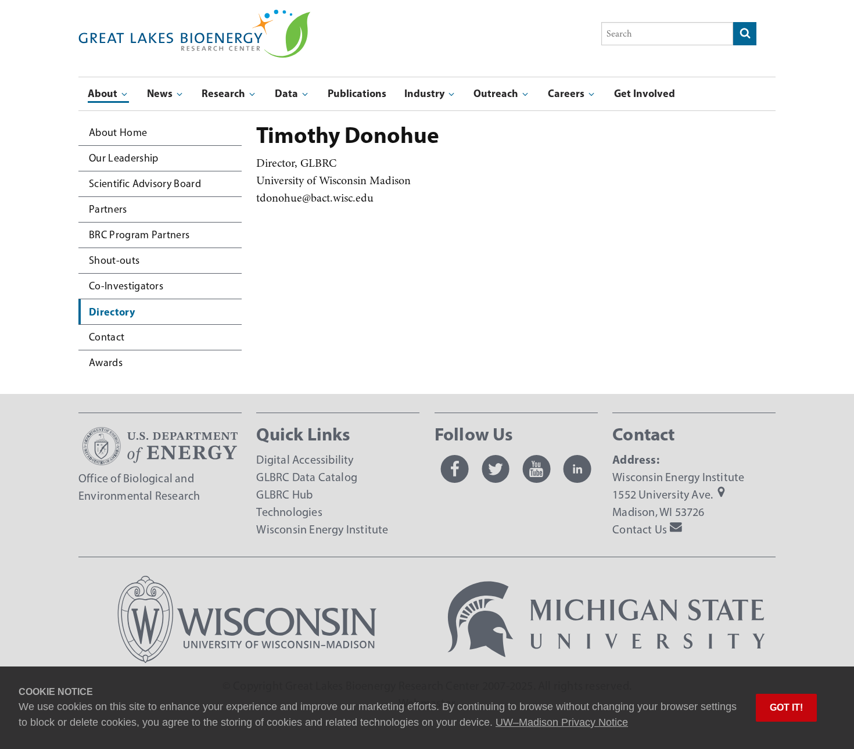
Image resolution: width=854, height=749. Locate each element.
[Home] (194, 18)
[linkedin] (577, 469)
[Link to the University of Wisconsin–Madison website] (247, 659)
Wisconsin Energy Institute (322, 529)
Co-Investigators (126, 285)
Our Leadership (123, 158)
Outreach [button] (497, 93)
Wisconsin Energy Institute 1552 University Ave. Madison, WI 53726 (678, 494)
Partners (108, 209)
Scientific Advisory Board (145, 183)
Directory (112, 311)
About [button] (104, 93)
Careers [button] (567, 93)
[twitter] (495, 469)
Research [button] (224, 93)
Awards (106, 362)
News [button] (161, 93)
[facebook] (455, 469)
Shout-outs (114, 260)
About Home (118, 132)
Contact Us (639, 529)
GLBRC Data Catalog (306, 477)
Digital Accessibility (304, 460)
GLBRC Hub (284, 494)
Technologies (289, 512)
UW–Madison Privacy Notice (562, 722)
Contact (106, 337)
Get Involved (644, 93)
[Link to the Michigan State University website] (606, 659)
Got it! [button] (786, 707)
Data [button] (287, 93)
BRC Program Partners (139, 234)
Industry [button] (425, 93)
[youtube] (536, 469)
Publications (357, 93)
